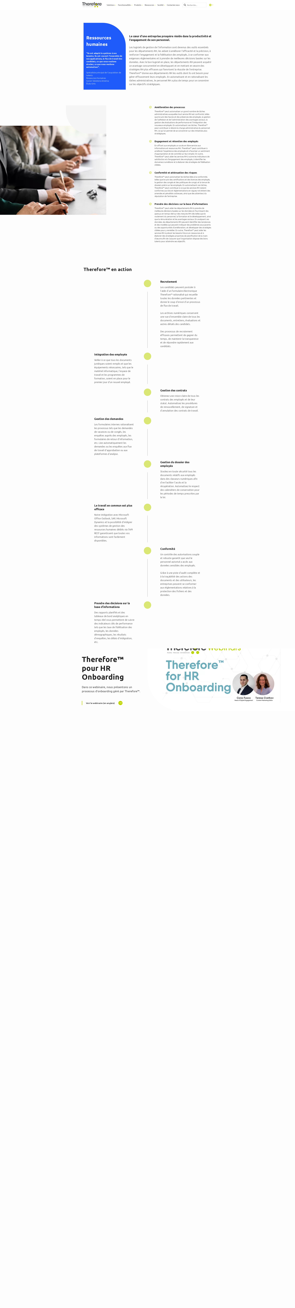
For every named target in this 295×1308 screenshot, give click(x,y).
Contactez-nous (173, 5)
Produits (137, 5)
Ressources (149, 5)
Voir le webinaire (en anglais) (100, 703)
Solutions (111, 5)
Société (160, 5)
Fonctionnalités (124, 5)
